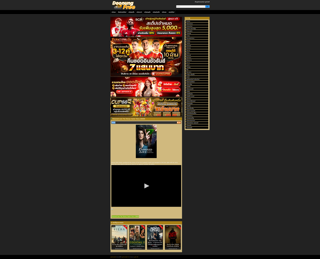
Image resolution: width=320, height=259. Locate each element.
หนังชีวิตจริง (189, 94)
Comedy (188, 33)
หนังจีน (188, 91)
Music (188, 53)
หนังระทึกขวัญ (190, 108)
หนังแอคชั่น (131, 12)
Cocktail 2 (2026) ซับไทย (137, 246)
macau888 (118, 257)
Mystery (188, 57)
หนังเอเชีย (188, 125)
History (188, 48)
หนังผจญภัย (147, 12)
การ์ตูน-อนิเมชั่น (190, 74)
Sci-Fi (188, 62)
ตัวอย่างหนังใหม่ (122, 12)
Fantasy (188, 45)
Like (179, 122)
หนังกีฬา (188, 87)
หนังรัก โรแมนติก (190, 111)
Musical (188, 55)
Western (188, 72)
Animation (189, 26)
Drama (113, 122)
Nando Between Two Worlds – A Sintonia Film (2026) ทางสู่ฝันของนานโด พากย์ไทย (155, 243)
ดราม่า (188, 77)
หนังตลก (164, 12)
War (187, 70)
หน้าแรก (114, 12)
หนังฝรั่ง (188, 106)
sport (188, 65)
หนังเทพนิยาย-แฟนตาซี (192, 123)
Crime (188, 36)
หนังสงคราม (189, 116)
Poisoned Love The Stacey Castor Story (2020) (125, 216)
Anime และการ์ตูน (191, 28)
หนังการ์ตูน (189, 84)
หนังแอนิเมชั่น (156, 12)
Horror (188, 50)
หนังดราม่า (139, 12)
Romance (189, 60)
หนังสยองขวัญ (190, 118)
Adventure (189, 24)
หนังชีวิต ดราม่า (190, 96)
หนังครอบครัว (189, 89)
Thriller (188, 67)
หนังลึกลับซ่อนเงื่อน (191, 113)
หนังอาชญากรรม (190, 120)
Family (188, 43)
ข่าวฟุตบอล (131, 257)
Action (188, 21)
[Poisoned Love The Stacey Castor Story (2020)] (111, 118)
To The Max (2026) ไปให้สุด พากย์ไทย (119, 245)
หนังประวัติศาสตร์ (190, 101)
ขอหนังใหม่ (171, 12)
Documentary (190, 38)
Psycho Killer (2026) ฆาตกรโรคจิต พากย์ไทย (173, 245)
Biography (189, 31)
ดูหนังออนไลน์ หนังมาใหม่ (192, 79)
